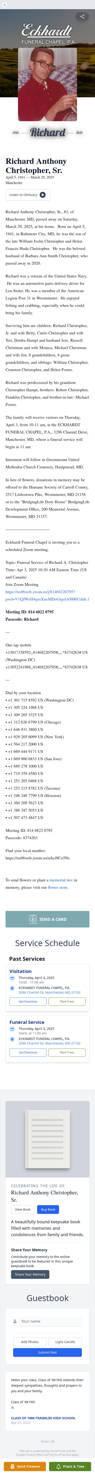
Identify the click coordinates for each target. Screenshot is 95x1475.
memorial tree (61, 880)
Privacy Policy (34, 1455)
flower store (57, 887)
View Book (22, 1209)
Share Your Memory (30, 1274)
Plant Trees (67, 1001)
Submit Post (47, 1352)
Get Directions (28, 1001)
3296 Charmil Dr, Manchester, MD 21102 (49, 992)
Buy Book (48, 1209)
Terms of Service (60, 1455)
